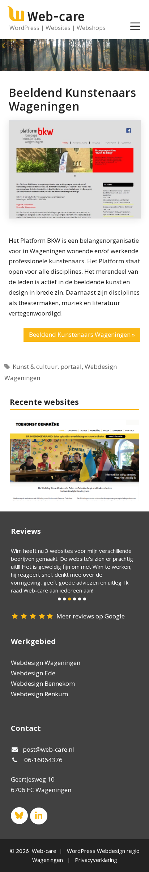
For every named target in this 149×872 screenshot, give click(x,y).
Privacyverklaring (96, 859)
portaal (71, 366)
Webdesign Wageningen (45, 662)
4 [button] (74, 599)
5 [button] (79, 599)
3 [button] (69, 599)
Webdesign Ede (33, 673)
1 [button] (59, 599)
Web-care (56, 16)
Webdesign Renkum (39, 694)
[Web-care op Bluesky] (19, 815)
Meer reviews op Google (90, 616)
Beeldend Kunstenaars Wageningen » (82, 334)
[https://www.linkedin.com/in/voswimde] (38, 816)
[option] (72, 570)
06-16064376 (43, 760)
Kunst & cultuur (35, 366)
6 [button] (84, 599)
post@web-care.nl (48, 749)
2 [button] (64, 599)
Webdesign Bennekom (43, 683)
